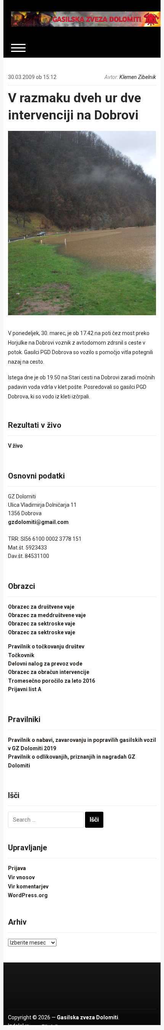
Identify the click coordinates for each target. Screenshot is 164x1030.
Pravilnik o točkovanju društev (46, 646)
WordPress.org (28, 895)
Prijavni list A (24, 689)
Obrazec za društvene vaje (41, 607)
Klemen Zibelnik (137, 77)
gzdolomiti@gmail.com (38, 522)
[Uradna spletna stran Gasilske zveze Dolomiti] (86, 19)
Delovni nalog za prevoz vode (45, 664)
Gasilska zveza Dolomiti (87, 1017)
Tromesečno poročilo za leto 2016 (51, 681)
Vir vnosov (21, 877)
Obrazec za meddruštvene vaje (47, 615)
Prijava (17, 868)
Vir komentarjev (28, 886)
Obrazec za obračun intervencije (48, 672)
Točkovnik (21, 655)
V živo (15, 446)
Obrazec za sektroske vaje (41, 624)
